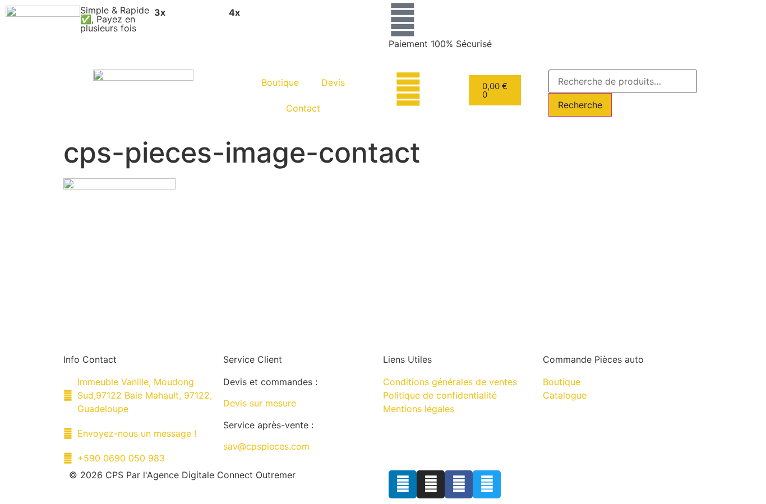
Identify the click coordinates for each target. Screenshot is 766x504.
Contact (303, 108)
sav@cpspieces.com (266, 446)
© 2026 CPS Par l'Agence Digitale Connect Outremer (182, 474)
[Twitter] (487, 484)
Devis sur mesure (259, 403)
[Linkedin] (403, 484)
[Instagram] (431, 484)
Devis (333, 82)
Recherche (580, 104)
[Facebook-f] (459, 484)
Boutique (280, 82)
